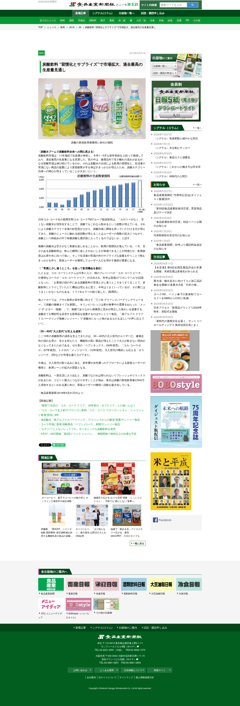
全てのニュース (48, 20)
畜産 (112, 20)
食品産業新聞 (48, 593)
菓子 (103, 20)
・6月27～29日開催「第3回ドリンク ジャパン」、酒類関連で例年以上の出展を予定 (87, 433)
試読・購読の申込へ (163, 72)
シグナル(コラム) (102, 13)
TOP (40, 27)
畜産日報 (73, 593)
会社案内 (91, 677)
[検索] (192, 4)
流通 (179, 20)
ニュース (51, 27)
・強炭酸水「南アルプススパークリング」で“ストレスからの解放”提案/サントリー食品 (89, 419)
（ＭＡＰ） (131, 646)
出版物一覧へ (127, 13)
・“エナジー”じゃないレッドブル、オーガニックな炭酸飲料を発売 (77, 429)
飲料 (62, 20)
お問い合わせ (80, 670)
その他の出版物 (104, 612)
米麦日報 (100, 593)
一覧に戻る (138, 543)
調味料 (92, 20)
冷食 (152, 20)
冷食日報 (183, 593)
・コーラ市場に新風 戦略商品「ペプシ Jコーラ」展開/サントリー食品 (79, 424)
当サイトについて (107, 677)
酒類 (71, 20)
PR (187, 20)
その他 (196, 20)
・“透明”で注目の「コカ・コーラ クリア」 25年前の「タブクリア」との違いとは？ (87, 405)
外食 (161, 20)
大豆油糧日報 (158, 593)
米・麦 (122, 20)
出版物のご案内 (128, 627)
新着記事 (80, 13)
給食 (170, 20)
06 (80, 27)
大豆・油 (141, 20)
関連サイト (159, 670)
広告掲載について (133, 670)
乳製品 (81, 20)
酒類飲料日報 (130, 593)
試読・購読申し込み (153, 13)
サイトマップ (126, 677)
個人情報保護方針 (145, 677)
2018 (71, 27)
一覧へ (198, 127)
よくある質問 (107, 670)
